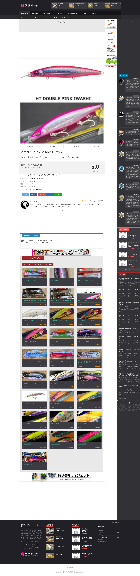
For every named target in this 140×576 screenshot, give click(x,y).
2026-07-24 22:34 (133, 232)
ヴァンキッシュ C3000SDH (132, 236)
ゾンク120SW (54, 280)
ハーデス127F (27, 444)
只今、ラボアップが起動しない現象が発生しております (129, 303)
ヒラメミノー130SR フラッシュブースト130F (35, 300)
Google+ (42, 194)
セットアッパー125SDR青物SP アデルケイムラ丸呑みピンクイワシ (89, 362)
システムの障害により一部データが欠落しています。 (129, 278)
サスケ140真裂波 (82, 444)
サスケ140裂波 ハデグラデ (57, 341)
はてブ (50, 194)
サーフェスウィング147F (30, 280)
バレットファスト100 (29, 403)
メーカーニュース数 (102, 537)
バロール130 (27, 423)
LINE (58, 194)
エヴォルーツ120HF (56, 423)
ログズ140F (81, 403)
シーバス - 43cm (60, 546)
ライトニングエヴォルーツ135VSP (59, 383)
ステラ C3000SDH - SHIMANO (87, 546)
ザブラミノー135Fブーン (30, 464)
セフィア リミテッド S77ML (133, 263)
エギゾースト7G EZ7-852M (134, 245)
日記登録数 (100, 532)
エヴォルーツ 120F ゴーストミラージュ (33, 321)
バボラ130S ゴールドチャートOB (59, 321)
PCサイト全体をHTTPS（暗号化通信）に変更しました (129, 385)
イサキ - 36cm (59, 538)
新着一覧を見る (122, 398)
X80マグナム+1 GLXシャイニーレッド (87, 280)
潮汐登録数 (100, 539)
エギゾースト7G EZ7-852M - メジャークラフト (87, 538)
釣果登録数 (100, 530)
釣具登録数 (100, 535)
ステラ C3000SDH (133, 254)
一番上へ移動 (114, 522)
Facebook (33, 194)
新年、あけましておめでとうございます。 (128, 290)
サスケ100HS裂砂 (55, 403)
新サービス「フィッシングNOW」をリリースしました (129, 361)
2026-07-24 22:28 (133, 260)
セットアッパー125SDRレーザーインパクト (34, 383)
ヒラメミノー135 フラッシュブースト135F (61, 300)
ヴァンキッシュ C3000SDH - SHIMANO (86, 530)
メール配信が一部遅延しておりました (128, 328)
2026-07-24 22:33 (133, 242)
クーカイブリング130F (83, 300)
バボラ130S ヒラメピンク (30, 341)
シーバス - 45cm (60, 530)
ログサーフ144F (82, 423)
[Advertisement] (61, 26)
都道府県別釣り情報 (102, 541)
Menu (23, 13)
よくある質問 (70, 567)
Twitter (25, 194)
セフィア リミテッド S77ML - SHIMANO (87, 554)
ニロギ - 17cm (59, 555)
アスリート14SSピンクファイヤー (86, 341)
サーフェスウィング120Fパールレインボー (34, 361)
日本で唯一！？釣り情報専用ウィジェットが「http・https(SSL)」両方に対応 (129, 374)
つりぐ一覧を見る (129, 269)
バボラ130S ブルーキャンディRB (86, 321)
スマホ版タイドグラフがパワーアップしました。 (129, 350)
